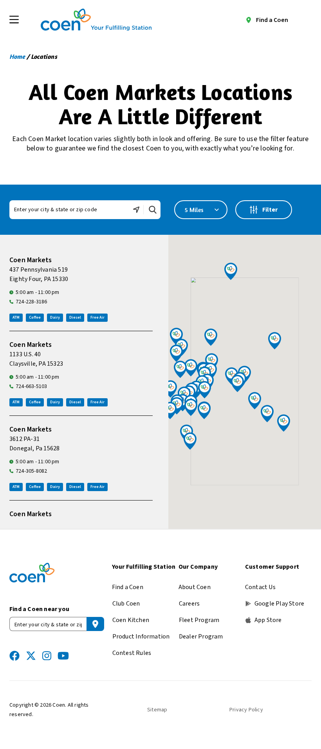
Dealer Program (201, 636)
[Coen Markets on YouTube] (63, 656)
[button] (190, 407)
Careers (189, 603)
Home (17, 56)
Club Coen (126, 603)
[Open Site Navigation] (14, 19)
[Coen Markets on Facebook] (14, 656)
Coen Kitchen (130, 620)
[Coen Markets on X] (31, 656)
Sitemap (157, 710)
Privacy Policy (246, 710)
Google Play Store (279, 603)
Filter (270, 211)
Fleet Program (199, 620)
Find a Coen (272, 20)
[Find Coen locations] (95, 624)
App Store (268, 620)
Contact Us (260, 587)
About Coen (195, 587)
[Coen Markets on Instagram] (46, 656)
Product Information (141, 636)
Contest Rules (131, 653)
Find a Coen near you (39, 609)
